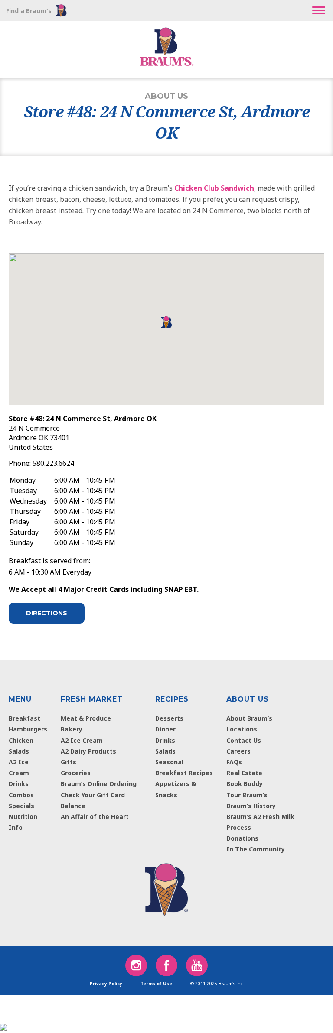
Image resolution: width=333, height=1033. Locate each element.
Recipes (172, 699)
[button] (319, 10)
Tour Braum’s (247, 795)
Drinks (19, 784)
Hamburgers (28, 729)
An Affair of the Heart (95, 816)
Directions (46, 613)
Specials (21, 806)
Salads (19, 751)
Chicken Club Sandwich (214, 188)
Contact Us (243, 740)
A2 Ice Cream (82, 740)
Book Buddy (244, 784)
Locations (241, 729)
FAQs (234, 762)
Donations (242, 838)
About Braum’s (249, 718)
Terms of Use (156, 984)
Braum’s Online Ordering (99, 784)
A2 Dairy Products (88, 751)
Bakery (71, 729)
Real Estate (244, 773)
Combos (21, 795)
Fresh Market (92, 699)
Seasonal (169, 762)
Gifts (68, 762)
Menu (20, 699)
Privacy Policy (106, 984)
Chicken (21, 740)
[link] (166, 887)
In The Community (255, 849)
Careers (238, 751)
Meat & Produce (86, 718)
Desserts (169, 718)
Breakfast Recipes (184, 773)
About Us (247, 699)
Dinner (165, 729)
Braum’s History (251, 806)
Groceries (76, 773)
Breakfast (24, 718)
